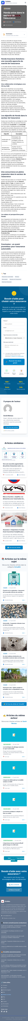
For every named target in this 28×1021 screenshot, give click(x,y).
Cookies (5, 1001)
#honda (17, 276)
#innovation (4, 279)
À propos (5, 985)
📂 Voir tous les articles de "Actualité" (14, 704)
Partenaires (5, 1006)
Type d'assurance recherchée (10, 335)
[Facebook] (2, 1011)
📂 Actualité (7, 8)
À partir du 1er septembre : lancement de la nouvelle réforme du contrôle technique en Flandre (13, 592)
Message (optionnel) (8, 342)
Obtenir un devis (7, 994)
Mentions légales (7, 990)
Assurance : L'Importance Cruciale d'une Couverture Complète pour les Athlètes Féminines (13, 532)
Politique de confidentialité (17, 356)
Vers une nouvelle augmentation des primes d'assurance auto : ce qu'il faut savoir (13, 466)
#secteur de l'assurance (15, 279)
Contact (5, 987)
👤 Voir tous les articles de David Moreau (15, 859)
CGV (4, 999)
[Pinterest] (6, 1011)
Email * (5, 327)
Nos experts (6, 1003)
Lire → (23, 600)
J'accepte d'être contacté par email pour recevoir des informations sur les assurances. (14, 355)
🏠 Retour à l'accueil (14, 890)
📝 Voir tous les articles (14, 547)
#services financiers (6, 282)
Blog (4, 996)
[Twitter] (4, 1011)
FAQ (4, 992)
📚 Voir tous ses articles (11, 427)
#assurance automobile (7, 276)
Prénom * (5, 320)
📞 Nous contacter (14, 884)
